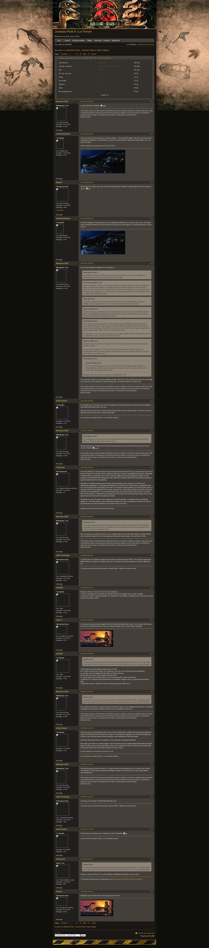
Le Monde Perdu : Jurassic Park (79, 50)
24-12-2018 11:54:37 (87, 134)
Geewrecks (60, 859)
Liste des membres (78, 40)
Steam (141, 879)
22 (88, 54)
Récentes (141, 44)
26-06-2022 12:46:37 (87, 797)
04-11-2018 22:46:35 (87, 101)
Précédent (64, 54)
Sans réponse (149, 44)
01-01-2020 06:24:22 (87, 218)
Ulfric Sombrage (63, 555)
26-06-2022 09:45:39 (87, 654)
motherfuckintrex (63, 134)
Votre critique (103, 50)
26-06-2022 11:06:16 (87, 728)
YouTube (135, 879)
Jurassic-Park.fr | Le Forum (73, 31)
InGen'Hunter (61, 401)
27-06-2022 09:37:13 (87, 891)
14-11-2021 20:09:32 (87, 430)
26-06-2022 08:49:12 (87, 516)
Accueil (67, 40)
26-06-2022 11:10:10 (87, 764)
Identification (116, 40)
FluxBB (151, 936)
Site (59, 40)
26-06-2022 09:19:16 (87, 555)
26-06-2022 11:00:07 (87, 691)
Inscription (106, 40)
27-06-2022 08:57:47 (87, 859)
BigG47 (59, 182)
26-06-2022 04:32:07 (87, 467)
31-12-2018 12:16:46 (87, 182)
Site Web (60, 210)
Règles (89, 40)
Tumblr (129, 879)
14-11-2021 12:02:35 (87, 263)
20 (81, 54)
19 (77, 54)
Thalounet (60, 467)
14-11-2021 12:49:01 (87, 401)
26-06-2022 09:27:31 (87, 588)
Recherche (98, 40)
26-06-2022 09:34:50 (87, 620)
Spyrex (59, 620)
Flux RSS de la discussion (145, 933)
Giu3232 (59, 588)
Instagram (116, 879)
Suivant (93, 54)
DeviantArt (123, 879)
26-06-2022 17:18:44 (87, 829)
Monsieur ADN (62, 101)
